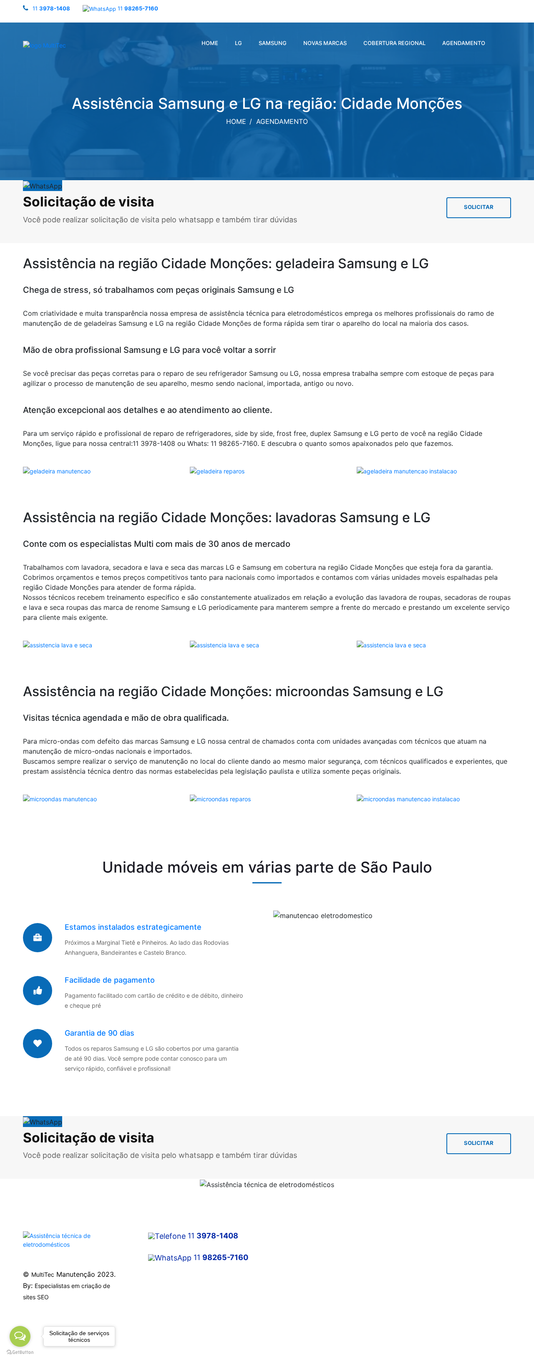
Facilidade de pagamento (110, 980)
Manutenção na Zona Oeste (311, 1278)
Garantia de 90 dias (99, 1033)
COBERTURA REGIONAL (394, 43)
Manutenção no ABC (301, 1308)
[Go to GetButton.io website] (20, 1352)
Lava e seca (414, 1263)
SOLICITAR (479, 207)
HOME (210, 43)
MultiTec (42, 1274)
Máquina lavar (417, 1233)
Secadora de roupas (426, 1248)
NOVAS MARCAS (325, 43)
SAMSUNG (273, 43)
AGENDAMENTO (463, 43)
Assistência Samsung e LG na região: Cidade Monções (267, 103)
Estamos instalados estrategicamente (133, 927)
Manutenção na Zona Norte (310, 1248)
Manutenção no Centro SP (309, 1233)
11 (51, 8)
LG (238, 43)
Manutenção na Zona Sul (307, 1263)
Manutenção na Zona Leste (310, 1293)
